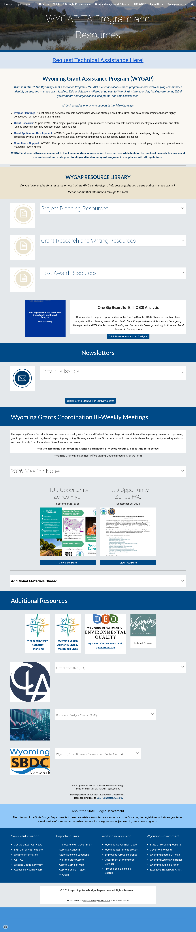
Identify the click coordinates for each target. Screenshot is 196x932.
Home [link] (42, 4)
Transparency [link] (176, 4)
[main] (98, 26)
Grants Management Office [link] (110, 4)
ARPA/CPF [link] (140, 4)
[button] (192, 4)
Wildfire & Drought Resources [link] (70, 4)
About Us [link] (155, 4)
